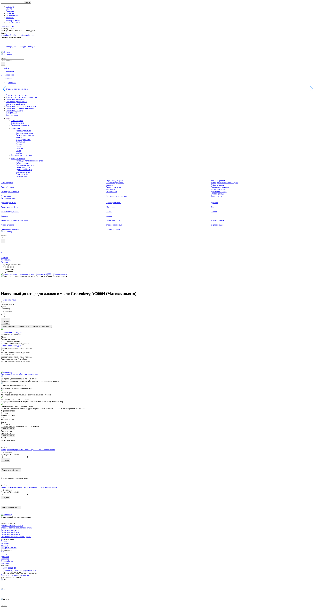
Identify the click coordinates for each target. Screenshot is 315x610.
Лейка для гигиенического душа (29, 161)
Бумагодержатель (23, 140)
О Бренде (10, 7)
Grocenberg (15, 22)
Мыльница (20, 142)
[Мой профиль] (2, 245)
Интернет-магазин (8, 548)
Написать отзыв (8, 429)
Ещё (7, 118)
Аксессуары (16, 128)
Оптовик (4, 541)
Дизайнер (5, 543)
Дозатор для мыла (23, 131)
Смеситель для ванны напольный (20, 108)
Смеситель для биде (14, 110)
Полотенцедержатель (25, 135)
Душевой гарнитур (24, 170)
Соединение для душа (25, 165)
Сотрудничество (13, 20)
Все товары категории (29, 374)
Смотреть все (111, 192)
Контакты (10, 18)
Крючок (19, 137)
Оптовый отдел (12, 15)
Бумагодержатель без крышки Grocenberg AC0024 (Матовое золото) (29, 487)
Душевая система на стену (17, 89)
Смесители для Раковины (16, 102)
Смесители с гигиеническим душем (21, 106)
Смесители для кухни (15, 99)
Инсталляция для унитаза (21, 155)
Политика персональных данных (15, 575)
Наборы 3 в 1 (11, 113)
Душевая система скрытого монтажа (21, 97)
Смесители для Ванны (15, 104)
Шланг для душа (23, 167)
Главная (4, 258)
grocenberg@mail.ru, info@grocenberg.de (17, 35)
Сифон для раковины (20, 125)
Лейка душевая (22, 163)
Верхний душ (21, 176)
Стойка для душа (23, 172)
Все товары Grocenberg (10, 374)
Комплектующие (18, 159)
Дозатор (19, 148)
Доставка (10, 11)
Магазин (4, 545)
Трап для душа (12, 115)
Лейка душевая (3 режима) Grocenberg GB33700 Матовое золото (28, 450)
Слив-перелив (17, 121)
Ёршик (19, 146)
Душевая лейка (22, 174)
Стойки (19, 153)
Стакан (19, 144)
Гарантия (10, 13)
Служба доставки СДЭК (11, 346)
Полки (18, 151)
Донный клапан (17, 123)
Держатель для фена (24, 133)
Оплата (9, 9)
